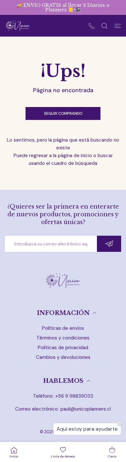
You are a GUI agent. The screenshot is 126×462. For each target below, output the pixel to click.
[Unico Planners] (18, 26)
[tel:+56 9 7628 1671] (91, 26)
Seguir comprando (63, 113)
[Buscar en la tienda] (104, 26)
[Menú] (117, 26)
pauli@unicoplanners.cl (85, 409)
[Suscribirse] (109, 244)
